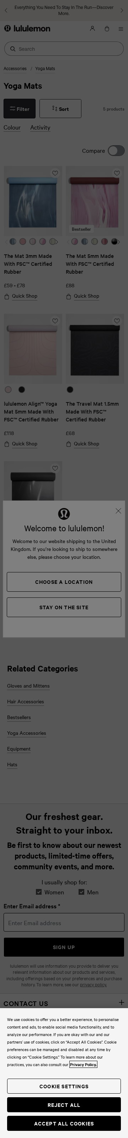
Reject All (64, 1104)
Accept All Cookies (64, 1123)
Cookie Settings (64, 1086)
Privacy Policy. (83, 1064)
